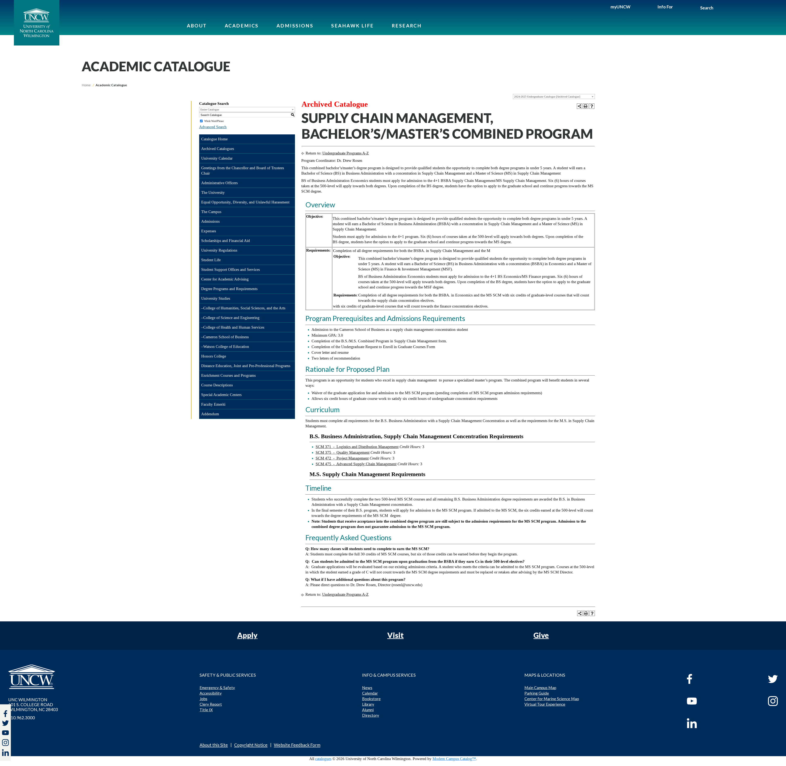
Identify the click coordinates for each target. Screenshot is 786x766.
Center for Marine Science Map (551, 698)
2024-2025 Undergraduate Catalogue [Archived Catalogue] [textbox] (547, 96)
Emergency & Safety (217, 687)
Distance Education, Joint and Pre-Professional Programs (245, 366)
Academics (242, 25)
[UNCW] (36, 22)
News (367, 687)
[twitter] (5, 723)
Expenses (208, 231)
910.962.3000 (21, 717)
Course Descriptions (217, 385)
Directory (370, 715)
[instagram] (5, 742)
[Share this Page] (579, 106)
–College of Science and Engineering (230, 317)
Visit (395, 635)
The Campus (211, 212)
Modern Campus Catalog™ (454, 759)
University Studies (215, 298)
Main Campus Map (540, 687)
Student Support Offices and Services (230, 269)
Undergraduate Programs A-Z (345, 153)
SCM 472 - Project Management (342, 458)
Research (407, 25)
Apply (247, 635)
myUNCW (620, 6)
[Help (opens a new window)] (591, 106)
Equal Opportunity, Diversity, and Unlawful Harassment (245, 202)
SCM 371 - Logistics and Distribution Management (357, 447)
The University (213, 192)
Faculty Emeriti (213, 404)
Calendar (370, 693)
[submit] (718, 8)
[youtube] (709, 701)
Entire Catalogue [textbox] (209, 109)
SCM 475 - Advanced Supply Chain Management (356, 464)
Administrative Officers (219, 183)
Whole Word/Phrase (214, 121)
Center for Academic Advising (225, 279)
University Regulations (219, 250)
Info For (665, 6)
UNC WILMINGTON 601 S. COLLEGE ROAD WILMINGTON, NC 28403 (33, 704)
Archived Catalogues (217, 148)
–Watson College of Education (225, 346)
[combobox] (554, 96)
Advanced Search (213, 127)
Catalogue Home (214, 139)
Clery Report (211, 704)
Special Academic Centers (221, 395)
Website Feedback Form (297, 744)
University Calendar (217, 158)
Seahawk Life (352, 25)
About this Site (214, 744)
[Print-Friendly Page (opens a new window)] (585, 106)
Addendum (210, 414)
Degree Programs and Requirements (229, 289)
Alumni (368, 709)
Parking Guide (536, 693)
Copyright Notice (251, 744)
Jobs (203, 698)
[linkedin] (709, 723)
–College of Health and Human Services (232, 327)
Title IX (206, 709)
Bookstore (371, 698)
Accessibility (211, 693)
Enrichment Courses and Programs (228, 375)
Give (541, 635)
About (197, 25)
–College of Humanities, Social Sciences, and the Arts (243, 308)
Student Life (211, 260)
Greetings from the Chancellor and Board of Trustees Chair (242, 170)
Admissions (295, 25)
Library (368, 704)
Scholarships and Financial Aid (225, 240)
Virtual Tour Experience (544, 704)
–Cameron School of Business (225, 337)
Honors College (213, 356)
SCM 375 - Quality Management (342, 452)
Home (86, 85)
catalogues (323, 759)
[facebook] (709, 679)
